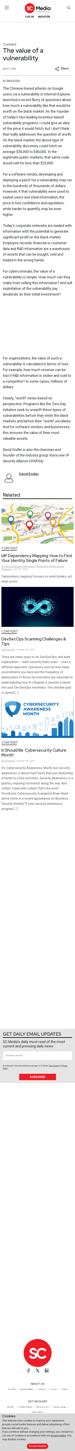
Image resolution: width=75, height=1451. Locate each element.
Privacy (64, 1389)
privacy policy (58, 1435)
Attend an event (42, 1407)
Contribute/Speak (25, 1407)
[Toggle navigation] (7, 7)
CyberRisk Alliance (26, 1389)
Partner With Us (37, 1412)
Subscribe (37, 1077)
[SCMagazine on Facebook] (28, 1370)
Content (10, 44)
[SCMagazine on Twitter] (37, 1370)
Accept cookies (37, 1446)
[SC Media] (37, 8)
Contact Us (42, 1389)
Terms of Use (54, 1066)
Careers (54, 1389)
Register (44, 16)
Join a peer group (59, 1407)
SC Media (11, 1389)
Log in (29, 16)
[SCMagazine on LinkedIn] (46, 1370)
